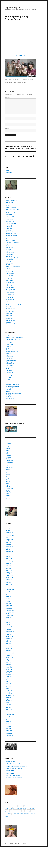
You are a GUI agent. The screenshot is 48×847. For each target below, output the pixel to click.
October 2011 (9, 697)
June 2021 (8, 542)
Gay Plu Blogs (9, 280)
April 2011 (8, 707)
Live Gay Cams (9, 296)
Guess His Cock (10, 372)
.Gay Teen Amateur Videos (12, 209)
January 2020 (9, 551)
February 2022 (9, 539)
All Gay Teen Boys (10, 231)
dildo (10, 808)
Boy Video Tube (10, 252)
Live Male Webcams (11, 381)
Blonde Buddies (10, 773)
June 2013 (8, 662)
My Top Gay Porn (10, 297)
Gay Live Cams (9, 275)
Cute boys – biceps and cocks (13, 763)
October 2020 (9, 546)
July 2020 (8, 547)
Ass (16, 805)
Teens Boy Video (10, 310)
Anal (13, 805)
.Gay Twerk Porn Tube (11, 212)
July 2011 (8, 702)
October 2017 (9, 575)
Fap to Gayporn (10, 362)
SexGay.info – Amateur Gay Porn (14, 304)
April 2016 (8, 603)
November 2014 (10, 633)
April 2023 (8, 534)
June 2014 (8, 641)
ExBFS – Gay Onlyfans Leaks (13, 266)
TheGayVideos (9, 395)
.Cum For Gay (9, 204)
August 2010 (9, 721)
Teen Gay (27, 811)
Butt (29, 805)
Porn (19, 811)
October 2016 (9, 593)
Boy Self (8, 251)
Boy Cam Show (9, 247)
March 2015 (9, 626)
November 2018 (10, 561)
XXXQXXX (8, 322)
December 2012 (10, 672)
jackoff (7, 811)
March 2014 (9, 646)
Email (7, 122)
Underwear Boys (10, 490)
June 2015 (8, 620)
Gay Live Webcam (10, 277)
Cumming (32, 79)
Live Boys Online (10, 294)
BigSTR (8, 244)
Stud (7, 479)
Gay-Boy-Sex (9, 284)
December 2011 (9, 693)
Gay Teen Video (10, 282)
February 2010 (9, 732)
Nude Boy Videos (10, 388)
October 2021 (9, 541)
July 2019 (8, 554)
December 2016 (10, 589)
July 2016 (8, 598)
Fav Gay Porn (9, 268)
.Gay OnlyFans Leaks (11, 207)
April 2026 (8, 527)
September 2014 (10, 636)
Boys (26, 79)
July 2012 (8, 681)
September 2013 (10, 657)
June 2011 (8, 704)
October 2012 (9, 676)
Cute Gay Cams (9, 263)
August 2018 (9, 563)
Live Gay (8, 379)
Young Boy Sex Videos (11, 324)
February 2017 (9, 586)
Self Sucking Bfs (10, 303)
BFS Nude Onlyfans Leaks (12, 242)
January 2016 (9, 608)
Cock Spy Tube (9, 259)
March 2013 (9, 667)
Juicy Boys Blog (10, 375)
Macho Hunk (9, 382)
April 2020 (8, 549)
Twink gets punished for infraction (14, 777)
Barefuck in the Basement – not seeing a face (17, 766)
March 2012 (9, 688)
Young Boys (9, 498)
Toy (7, 485)
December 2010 (10, 714)
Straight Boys (9, 478)
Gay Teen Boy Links (13, 8)
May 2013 (8, 664)
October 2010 (9, 718)
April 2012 (8, 686)
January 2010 (9, 733)
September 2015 (10, 615)
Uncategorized (9, 488)
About (7, 170)
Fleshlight (8, 457)
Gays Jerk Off (9, 370)
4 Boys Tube (9, 348)
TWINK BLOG (9, 396)
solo (20, 82)
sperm (15, 80)
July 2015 (8, 619)
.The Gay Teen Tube (11, 218)
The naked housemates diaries (13, 393)
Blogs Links (9, 172)
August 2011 (9, 700)
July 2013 (8, 660)
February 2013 (9, 669)
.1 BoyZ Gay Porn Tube (11, 200)
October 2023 (9, 532)
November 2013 (10, 653)
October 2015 (9, 613)
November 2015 (10, 612)
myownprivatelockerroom (12, 386)
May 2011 (8, 705)
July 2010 (8, 723)
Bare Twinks (9, 238)
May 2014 (8, 643)
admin (6, 79)
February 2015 (9, 627)
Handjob (8, 464)
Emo (14, 808)
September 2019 (10, 553)
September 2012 (10, 678)
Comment (7, 97)
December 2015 (10, 610)
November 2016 (10, 591)
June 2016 (8, 600)
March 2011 (9, 709)
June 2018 (8, 565)
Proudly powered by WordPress (20, 843)
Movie (12, 80)
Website (7, 128)
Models (8, 469)
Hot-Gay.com (9, 374)
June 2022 (8, 537)
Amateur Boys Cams (11, 233)
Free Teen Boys (10, 363)
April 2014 (8, 645)
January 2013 (9, 671)
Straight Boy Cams (10, 308)
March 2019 (9, 558)
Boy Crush (8, 249)
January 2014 (9, 650)
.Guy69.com (9, 214)
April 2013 (8, 666)
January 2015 (9, 629)
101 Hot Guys (9, 225)
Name (6, 116)
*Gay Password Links (11, 223)
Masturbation (7, 80)
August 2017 (9, 579)
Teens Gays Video (10, 311)
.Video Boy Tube (10, 221)
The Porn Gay (9, 313)
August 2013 (9, 659)
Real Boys (8, 389)
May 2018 (8, 567)
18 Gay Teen (9, 228)
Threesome (8, 813)
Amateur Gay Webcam (11, 235)
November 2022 (10, 535)
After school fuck (10, 770)
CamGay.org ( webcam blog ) (13, 258)
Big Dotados (9, 355)
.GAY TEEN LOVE (10, 211)
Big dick (23, 79)
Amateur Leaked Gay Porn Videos (14, 237)
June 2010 (8, 725)
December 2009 (10, 735)
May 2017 (8, 582)
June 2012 (8, 683)
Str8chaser (8, 306)
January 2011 (9, 712)
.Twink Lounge (9, 219)
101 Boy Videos (9, 342)
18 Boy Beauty (9, 344)
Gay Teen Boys (9, 462)
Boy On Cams (9, 358)
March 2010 (9, 730)
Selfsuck (8, 474)
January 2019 (9, 560)
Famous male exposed (11, 360)
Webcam (8, 497)
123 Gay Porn (9, 226)
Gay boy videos (9, 460)
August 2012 (9, 679)
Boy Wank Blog (10, 254)
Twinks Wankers (10, 317)
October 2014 (9, 634)
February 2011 (9, 711)
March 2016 (9, 605)
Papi (7, 301)
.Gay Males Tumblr (10, 335)
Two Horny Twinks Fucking (13, 775)
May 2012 (8, 685)
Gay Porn (8, 368)
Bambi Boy (8, 353)
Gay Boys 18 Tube (10, 270)
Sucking (8, 481)
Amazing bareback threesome (13, 772)
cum (29, 79)
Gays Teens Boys (10, 287)
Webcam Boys (9, 318)
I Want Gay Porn (10, 292)
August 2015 (9, 617)
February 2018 (9, 572)
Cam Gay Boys (9, 256)
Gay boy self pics (10, 365)
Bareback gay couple (11, 765)
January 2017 (9, 587)
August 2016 (9, 596)
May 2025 (8, 528)
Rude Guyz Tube (10, 391)
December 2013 (10, 652)
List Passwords (9, 377)
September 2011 (10, 699)
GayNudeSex (9, 285)
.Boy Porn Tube (10, 202)
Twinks (20, 80)
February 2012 (9, 690)
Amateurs (19, 79)
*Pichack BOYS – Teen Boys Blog (14, 339)
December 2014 (10, 631)
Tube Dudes (9, 315)
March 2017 (9, 584)
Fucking (8, 458)
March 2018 (9, 570)
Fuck (24, 808)
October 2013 (9, 655)
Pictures (8, 472)
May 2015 (8, 622)
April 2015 (8, 624)
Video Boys (24, 80)
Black (7, 450)
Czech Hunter (9, 264)
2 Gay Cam (8, 346)
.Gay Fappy (8, 205)
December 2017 (10, 574)
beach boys (9, 446)
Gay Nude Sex (9, 278)
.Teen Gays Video (10, 216)
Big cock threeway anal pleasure (14, 768)
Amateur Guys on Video (12, 351)
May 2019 (8, 556)
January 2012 (9, 692)
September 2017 (10, 577)
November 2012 (10, 674)
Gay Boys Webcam (10, 271)
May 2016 (8, 601)
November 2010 (10, 716)
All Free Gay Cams (10, 349)
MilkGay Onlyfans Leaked (12, 384)
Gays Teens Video (10, 289)
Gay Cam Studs (9, 367)
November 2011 (10, 695)
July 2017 (8, 580)
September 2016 (10, 594)
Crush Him (8, 261)
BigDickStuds (9, 356)
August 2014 (9, 638)
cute (6, 808)
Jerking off (8, 465)
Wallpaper (26, 813)
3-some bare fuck (10, 761)
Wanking (32, 80)
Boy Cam (8, 245)
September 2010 (10, 719)
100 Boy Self (9, 341)
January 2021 (9, 544)
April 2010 (8, 728)
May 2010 (8, 726)
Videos (28, 80)
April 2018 (8, 568)
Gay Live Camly (10, 273)
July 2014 (8, 640)
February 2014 (9, 648)
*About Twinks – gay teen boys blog (15, 337)
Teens (17, 80)
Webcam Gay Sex (10, 398)
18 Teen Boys (9, 230)
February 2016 (9, 607)
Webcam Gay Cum (10, 320)
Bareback (8, 445)
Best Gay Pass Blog (10, 240)
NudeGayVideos (10, 299)
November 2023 (10, 530)
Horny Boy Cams (10, 291)
